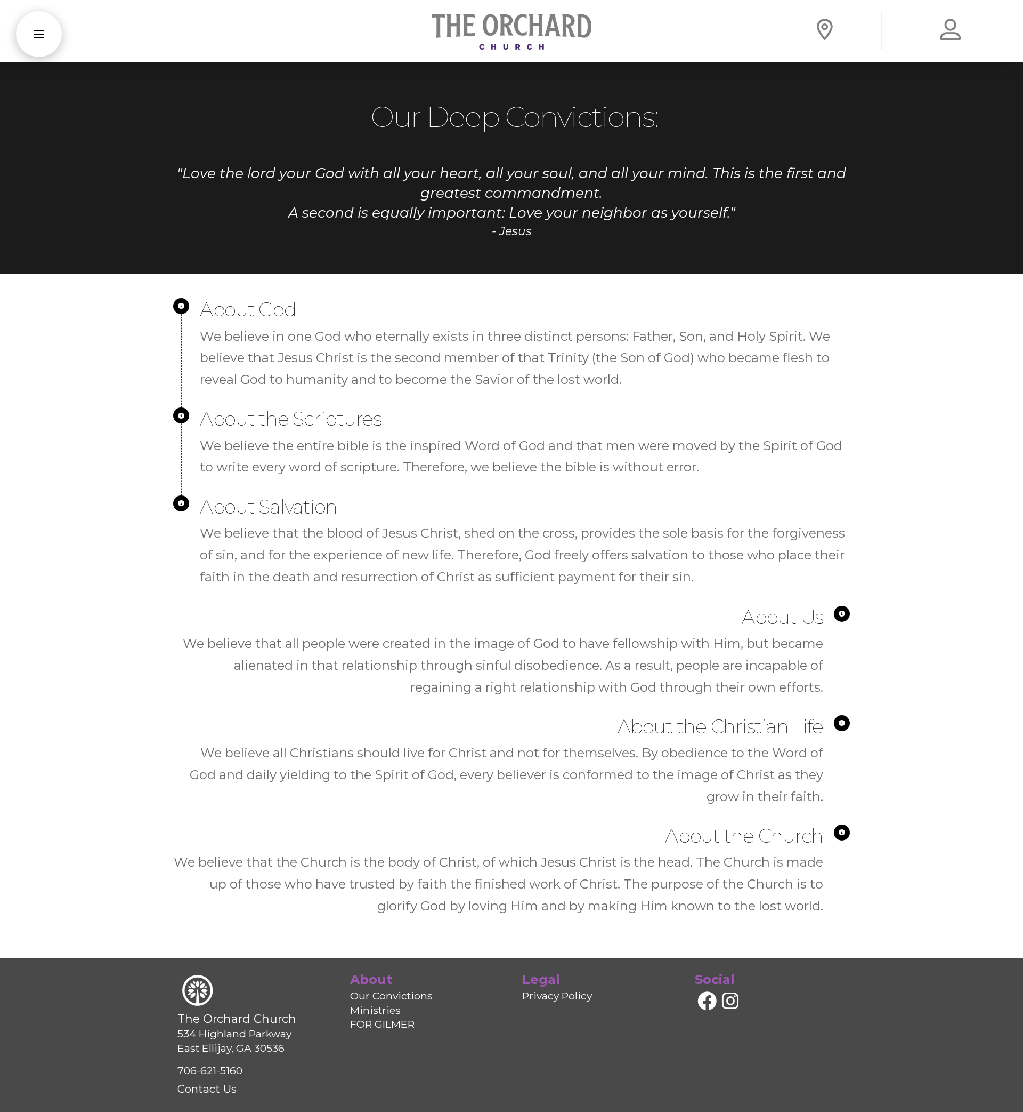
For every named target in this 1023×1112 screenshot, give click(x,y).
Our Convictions (391, 995)
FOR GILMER (382, 1024)
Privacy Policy (557, 995)
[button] (39, 34)
